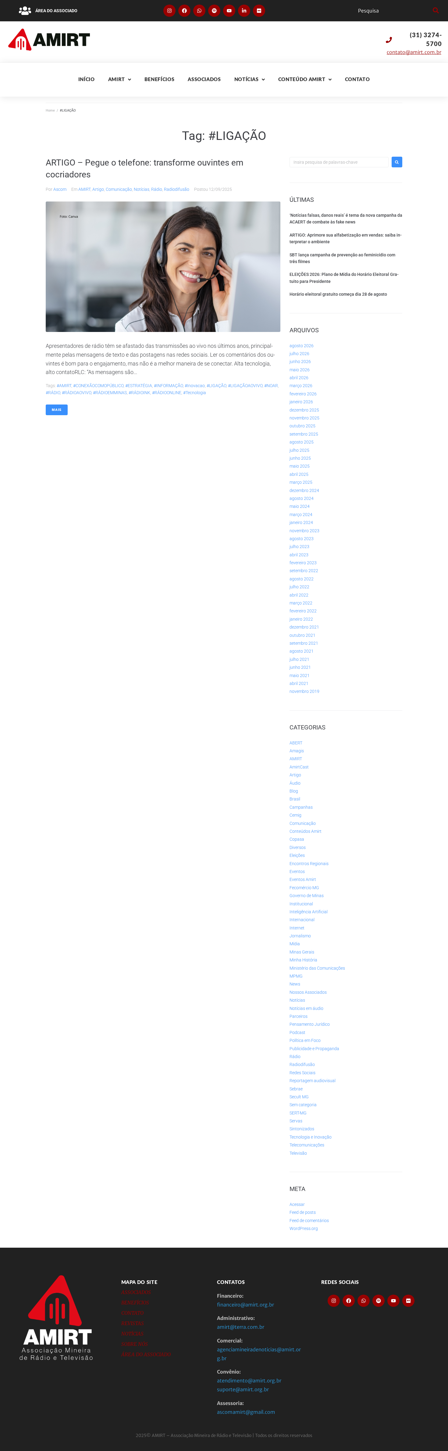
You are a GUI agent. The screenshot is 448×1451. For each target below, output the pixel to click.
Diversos (298, 847)
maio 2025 (300, 466)
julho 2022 (299, 586)
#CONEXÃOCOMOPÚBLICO (98, 385)
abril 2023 (299, 554)
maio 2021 (300, 675)
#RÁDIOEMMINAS (110, 392)
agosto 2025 (302, 442)
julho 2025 (299, 450)
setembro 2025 (304, 434)
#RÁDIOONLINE (166, 392)
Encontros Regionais (309, 863)
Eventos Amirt (303, 879)
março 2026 (301, 385)
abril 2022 (299, 595)
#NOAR (271, 385)
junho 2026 (300, 361)
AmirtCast (299, 767)
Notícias (141, 189)
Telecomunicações (307, 1145)
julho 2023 (299, 546)
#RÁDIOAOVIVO (76, 392)
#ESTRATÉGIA (138, 385)
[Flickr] (259, 11)
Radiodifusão (176, 189)
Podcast (297, 1032)
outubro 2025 (302, 425)
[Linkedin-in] (244, 11)
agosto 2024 (302, 498)
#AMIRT (64, 385)
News (295, 984)
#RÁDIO (53, 392)
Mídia (295, 943)
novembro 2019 (304, 691)
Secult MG (299, 1096)
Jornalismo (300, 935)
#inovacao (195, 385)
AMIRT (84, 189)
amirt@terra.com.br (240, 1327)
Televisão (298, 1153)
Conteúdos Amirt (306, 831)
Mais (57, 410)
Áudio (295, 783)
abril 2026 (299, 377)
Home (50, 110)
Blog (294, 791)
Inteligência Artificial (309, 911)
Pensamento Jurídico (310, 1024)
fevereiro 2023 (303, 562)
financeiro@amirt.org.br (245, 1305)
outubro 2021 (302, 635)
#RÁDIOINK (139, 392)
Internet (297, 927)
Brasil (295, 799)
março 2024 (301, 514)
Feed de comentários (309, 1220)
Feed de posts (303, 1212)
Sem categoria (303, 1104)
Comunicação (119, 189)
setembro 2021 (304, 643)
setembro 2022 (304, 570)
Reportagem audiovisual (313, 1080)
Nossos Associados (308, 992)
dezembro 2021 (304, 627)
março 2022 (301, 603)
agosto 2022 (302, 578)
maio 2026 (300, 369)
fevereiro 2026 (303, 393)
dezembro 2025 (304, 410)
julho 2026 (299, 353)
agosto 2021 (302, 651)
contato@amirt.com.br (414, 52)
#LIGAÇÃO (216, 385)
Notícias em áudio (306, 1008)
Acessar (297, 1204)
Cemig (295, 815)
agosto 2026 (302, 345)
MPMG (296, 976)
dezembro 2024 (304, 490)
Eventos (297, 871)
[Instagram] (169, 11)
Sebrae (296, 1088)
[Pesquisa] (394, 11)
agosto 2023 (302, 538)
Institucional (301, 903)
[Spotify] (214, 11)
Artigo (98, 189)
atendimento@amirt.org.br (249, 1381)
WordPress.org (304, 1228)
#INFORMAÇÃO (168, 385)
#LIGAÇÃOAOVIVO (245, 385)
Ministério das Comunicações (317, 968)
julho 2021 (299, 659)
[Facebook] (184, 11)
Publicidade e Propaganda (314, 1048)
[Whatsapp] (199, 11)
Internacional (302, 919)
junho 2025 (300, 458)
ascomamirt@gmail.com (246, 1412)
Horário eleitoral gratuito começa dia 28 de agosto (338, 294)
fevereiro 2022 (303, 610)
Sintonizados (302, 1128)
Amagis (297, 750)
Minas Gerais (302, 952)
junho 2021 (300, 667)
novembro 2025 (304, 417)
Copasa (297, 839)
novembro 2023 (304, 530)
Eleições (297, 855)
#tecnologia (194, 392)
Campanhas (301, 807)
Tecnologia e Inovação (311, 1137)
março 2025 (301, 482)
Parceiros (299, 1016)
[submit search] (435, 11)
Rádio (156, 189)
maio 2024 (300, 506)
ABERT (296, 742)
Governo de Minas (307, 895)
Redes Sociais (302, 1072)
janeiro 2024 (301, 522)
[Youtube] (229, 11)
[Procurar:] (339, 162)
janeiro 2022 (301, 619)
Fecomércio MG (304, 887)
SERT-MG (298, 1113)
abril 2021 (299, 683)
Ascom (59, 189)
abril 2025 (299, 474)
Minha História (303, 959)
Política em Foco (305, 1040)
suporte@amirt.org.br (243, 1389)
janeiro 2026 (301, 401)
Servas (296, 1120)
